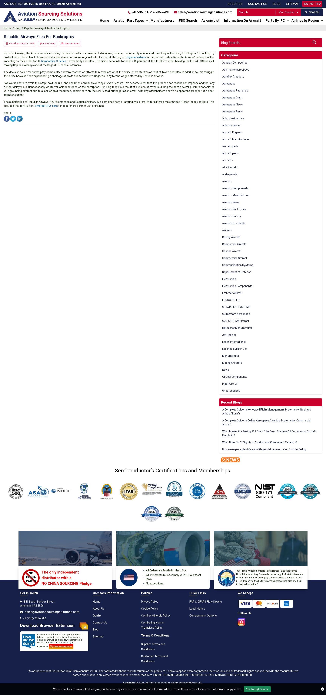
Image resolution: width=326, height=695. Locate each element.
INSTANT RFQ (312, 3)
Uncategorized (231, 390)
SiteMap (292, 4)
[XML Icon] (109, 636)
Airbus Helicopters (233, 118)
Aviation (227, 181)
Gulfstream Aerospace (236, 313)
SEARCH (313, 12)
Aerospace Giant (232, 97)
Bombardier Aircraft (234, 244)
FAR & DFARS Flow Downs (205, 601)
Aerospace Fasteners (235, 90)
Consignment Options (203, 615)
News (225, 369)
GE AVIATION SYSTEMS (236, 306)
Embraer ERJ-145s (46, 105)
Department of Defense (236, 272)
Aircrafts (227, 160)
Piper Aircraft (230, 383)
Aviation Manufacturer (236, 195)
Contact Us (257, 4)
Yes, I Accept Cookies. (257, 689)
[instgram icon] (241, 620)
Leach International (234, 341)
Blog (277, 4)
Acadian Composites (235, 62)
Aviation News (230, 202)
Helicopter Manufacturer (237, 327)
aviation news (72, 43)
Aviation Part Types (129, 20)
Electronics (229, 279)
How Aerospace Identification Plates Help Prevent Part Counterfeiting (264, 449)
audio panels (230, 174)
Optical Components (234, 376)
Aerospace (228, 83)
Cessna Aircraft (231, 251)
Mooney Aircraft (232, 362)
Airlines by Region (305, 20)
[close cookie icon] (322, 689)
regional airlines (136, 57)
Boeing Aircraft (231, 237)
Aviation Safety (231, 216)
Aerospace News (232, 104)
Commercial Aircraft (234, 258)
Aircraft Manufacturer (235, 139)
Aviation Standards (233, 223)
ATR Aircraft (229, 167)
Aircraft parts (230, 153)
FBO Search (188, 20)
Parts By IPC (275, 20)
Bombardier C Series (53, 61)
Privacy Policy (149, 601)
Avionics (227, 230)
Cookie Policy (149, 608)
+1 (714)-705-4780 (34, 618)
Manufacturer (230, 355)
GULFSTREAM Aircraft (235, 320)
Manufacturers (162, 20)
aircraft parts (230, 146)
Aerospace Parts (232, 111)
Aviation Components (235, 188)
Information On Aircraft (242, 20)
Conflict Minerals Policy (155, 615)
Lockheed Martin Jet (234, 348)
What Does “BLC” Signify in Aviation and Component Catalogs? (259, 442)
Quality (97, 615)
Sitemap (98, 636)
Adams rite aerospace (235, 69)
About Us (235, 4)
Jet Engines (229, 334)
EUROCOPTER (230, 299)
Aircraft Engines (232, 132)
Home (104, 20)
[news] (229, 459)
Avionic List (210, 20)
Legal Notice (197, 608)
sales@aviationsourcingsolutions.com (52, 612)
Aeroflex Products (233, 76)
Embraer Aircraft (232, 292)
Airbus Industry (231, 125)
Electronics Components (237, 286)
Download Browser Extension (47, 625)
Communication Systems (237, 265)
